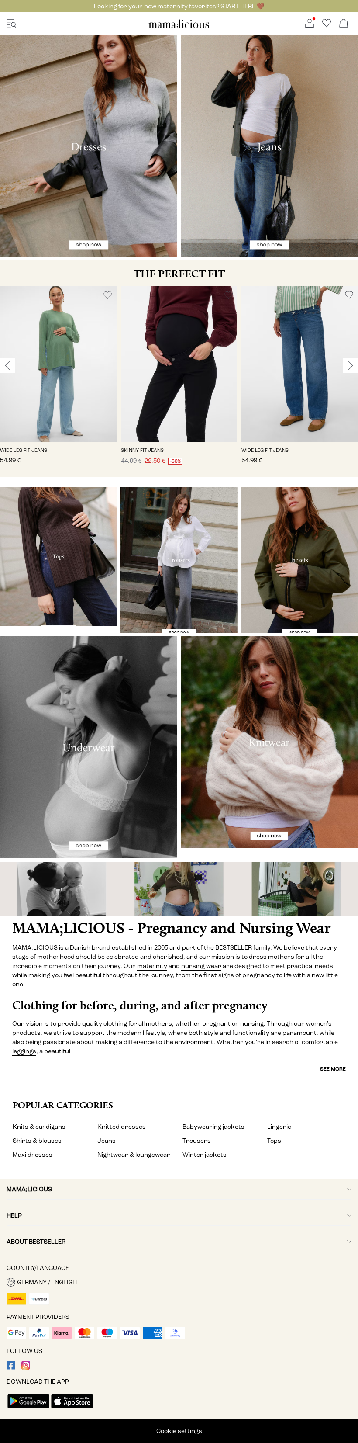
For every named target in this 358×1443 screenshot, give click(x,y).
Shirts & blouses (37, 1141)
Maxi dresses (32, 1155)
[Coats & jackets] (299, 560)
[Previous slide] (7, 365)
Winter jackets (204, 1155)
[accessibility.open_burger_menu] (11, 23)
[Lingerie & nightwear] (88, 747)
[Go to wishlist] (326, 25)
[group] (58, 381)
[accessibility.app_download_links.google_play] (28, 1409)
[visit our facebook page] (11, 1367)
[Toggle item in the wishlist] (107, 295)
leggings (24, 1051)
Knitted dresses (121, 1127)
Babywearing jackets (213, 1127)
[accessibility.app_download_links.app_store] (72, 1409)
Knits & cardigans (39, 1127)
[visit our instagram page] (25, 1367)
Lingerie (279, 1127)
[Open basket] (343, 24)
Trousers (196, 1141)
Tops (274, 1141)
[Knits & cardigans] (269, 742)
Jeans (106, 1141)
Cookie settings (179, 1431)
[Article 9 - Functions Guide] (178, 889)
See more (333, 1069)
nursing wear (201, 966)
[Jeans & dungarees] (269, 146)
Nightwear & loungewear (133, 1155)
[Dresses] (88, 146)
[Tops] (58, 556)
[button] (58, 364)
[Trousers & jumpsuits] (179, 560)
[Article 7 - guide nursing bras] (59, 889)
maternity (152, 966)
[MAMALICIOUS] (179, 27)
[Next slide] (350, 365)
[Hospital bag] (298, 889)
